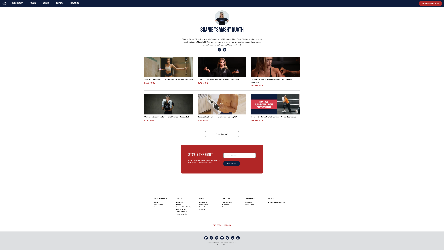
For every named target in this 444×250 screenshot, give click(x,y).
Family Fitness (203, 204)
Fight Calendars (226, 202)
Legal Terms (217, 244)
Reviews (156, 202)
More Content (222, 134)
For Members (75, 3)
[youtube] (222, 238)
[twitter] (206, 238)
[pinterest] (227, 238)
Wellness (46, 3)
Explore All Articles (222, 225)
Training (33, 3)
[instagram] (216, 238)
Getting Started (249, 204)
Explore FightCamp (430, 3)
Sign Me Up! (231, 163)
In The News (225, 204)
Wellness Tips (203, 202)
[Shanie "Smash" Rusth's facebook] (219, 50)
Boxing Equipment (17, 3)
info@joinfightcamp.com (277, 202)
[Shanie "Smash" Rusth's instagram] (224, 50)
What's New (248, 202)
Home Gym (157, 207)
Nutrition (202, 209)
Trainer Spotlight (181, 214)
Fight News (59, 3)
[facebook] (211, 238)
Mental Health (203, 207)
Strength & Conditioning (183, 207)
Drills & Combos (181, 209)
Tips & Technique (181, 211)
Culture (224, 207)
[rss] (238, 238)
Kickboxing (179, 202)
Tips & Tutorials (158, 204)
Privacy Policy (226, 244)
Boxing (178, 204)
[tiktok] (232, 238)
